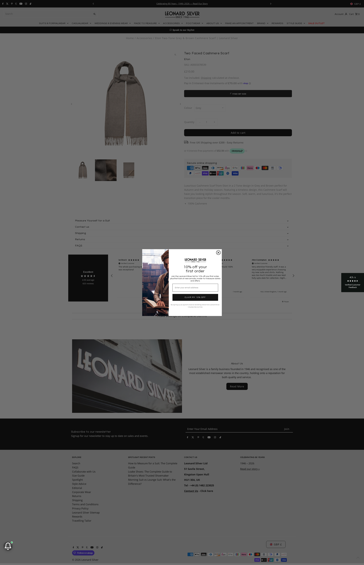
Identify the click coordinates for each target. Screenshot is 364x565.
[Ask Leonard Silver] (8, 546)
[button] (352, 282)
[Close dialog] (218, 252)
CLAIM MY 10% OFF (195, 297)
